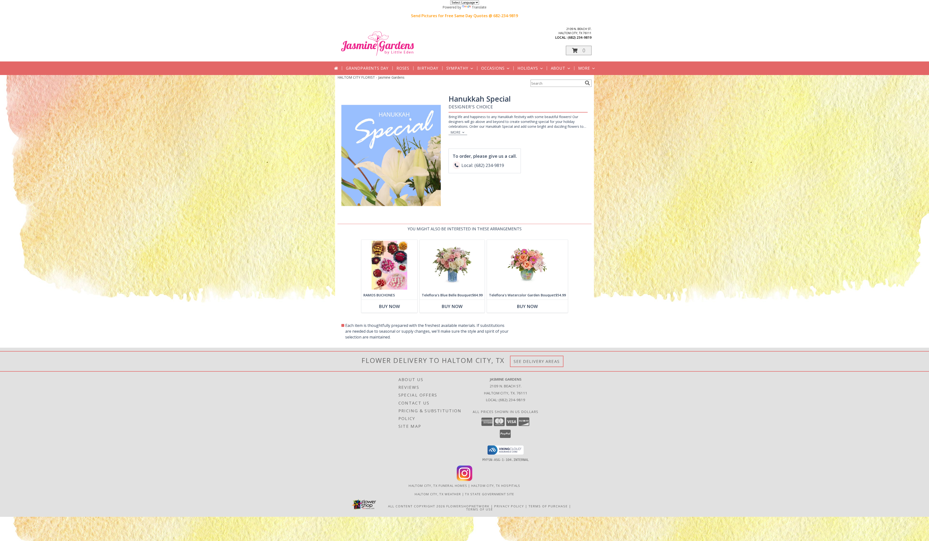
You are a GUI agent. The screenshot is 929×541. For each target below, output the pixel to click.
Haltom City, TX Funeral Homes (438, 485)
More (584, 68)
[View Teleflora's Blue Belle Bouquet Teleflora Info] (452, 265)
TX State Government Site (489, 494)
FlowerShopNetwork (468, 506)
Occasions (493, 68)
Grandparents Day (367, 68)
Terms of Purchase (548, 506)
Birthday (427, 68)
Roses (403, 68)
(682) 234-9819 (580, 37)
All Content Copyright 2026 (416, 506)
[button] (579, 50)
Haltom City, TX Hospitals (495, 485)
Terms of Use (479, 509)
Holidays (527, 68)
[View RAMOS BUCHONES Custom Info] (389, 265)
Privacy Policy (509, 506)
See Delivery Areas (537, 361)
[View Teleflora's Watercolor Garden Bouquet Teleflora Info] (527, 265)
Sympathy (457, 68)
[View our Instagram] (464, 479)
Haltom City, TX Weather (438, 494)
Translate (479, 7)
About (558, 68)
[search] (587, 83)
